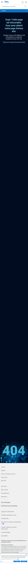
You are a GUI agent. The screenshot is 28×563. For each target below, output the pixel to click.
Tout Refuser (16, 561)
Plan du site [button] (4, 477)
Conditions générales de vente (8, 515)
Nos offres (3, 486)
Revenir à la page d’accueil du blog (14, 42)
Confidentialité (4, 518)
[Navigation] (2, 2)
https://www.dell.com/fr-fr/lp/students (10, 552)
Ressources (4, 496)
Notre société (4, 489)
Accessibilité (4, 536)
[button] (22, 2)
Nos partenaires (5, 493)
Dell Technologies (5, 502)
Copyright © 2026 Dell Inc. (7, 511)
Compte (3, 467)
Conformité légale (5, 532)
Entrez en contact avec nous (8, 474)
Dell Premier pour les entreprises (9, 506)
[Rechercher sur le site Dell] (25, 6)
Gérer (1, 561)
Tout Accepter (23, 561)
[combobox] (14, 6)
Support (3, 470)
